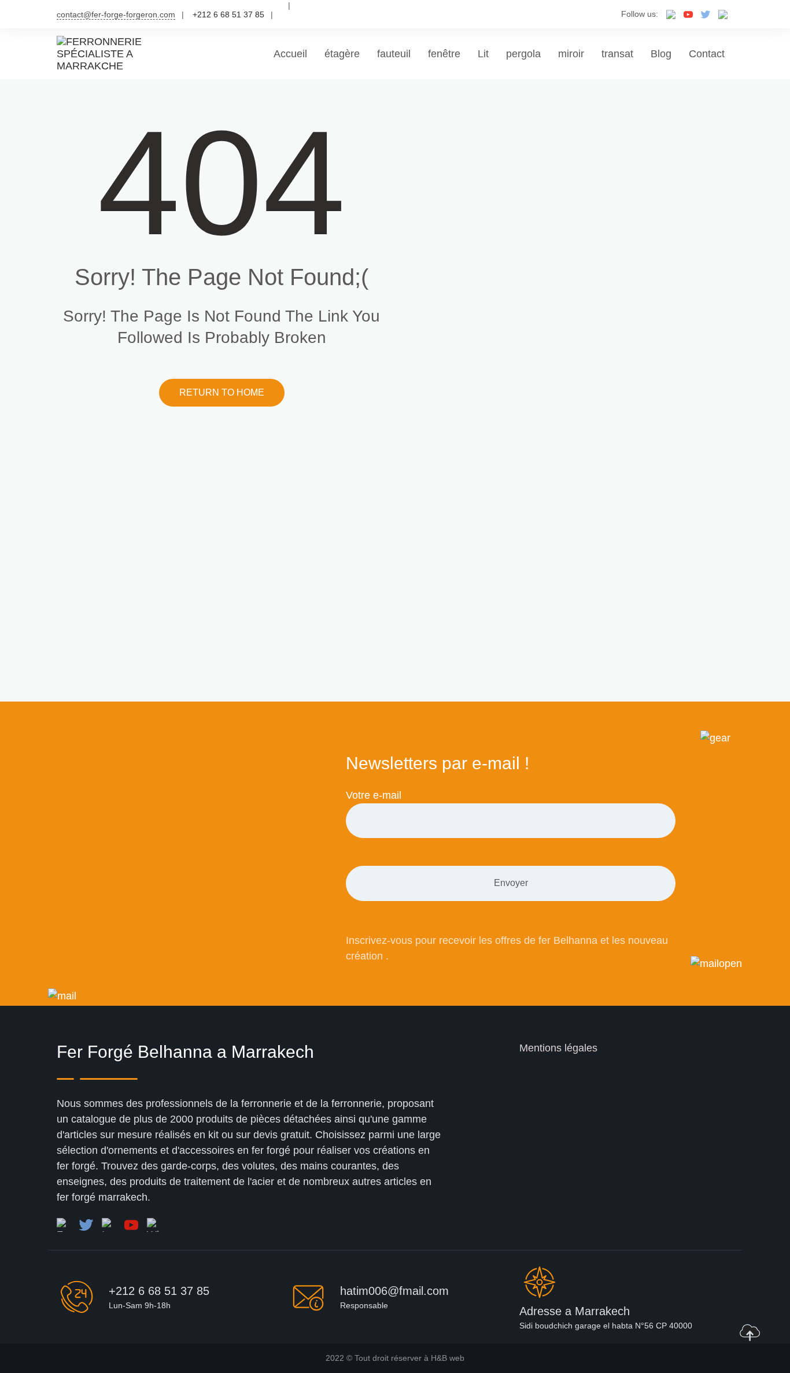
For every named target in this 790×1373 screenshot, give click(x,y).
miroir (571, 54)
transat (617, 54)
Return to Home (221, 392)
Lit (483, 54)
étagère (342, 54)
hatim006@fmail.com (394, 1291)
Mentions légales (558, 1048)
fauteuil (394, 54)
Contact (707, 54)
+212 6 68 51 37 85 (159, 1291)
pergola (523, 54)
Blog (661, 54)
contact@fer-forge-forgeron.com (116, 14)
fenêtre (444, 54)
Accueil (290, 54)
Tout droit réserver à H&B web (409, 1358)
